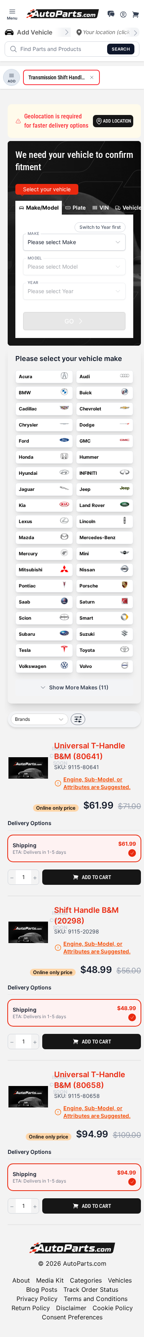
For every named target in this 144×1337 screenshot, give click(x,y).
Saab (24, 602)
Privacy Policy (37, 1299)
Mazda (26, 537)
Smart (86, 618)
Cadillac (28, 409)
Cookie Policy (113, 1308)
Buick (85, 392)
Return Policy (31, 1308)
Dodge (86, 425)
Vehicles (120, 1280)
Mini (84, 553)
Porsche (88, 586)
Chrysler (28, 425)
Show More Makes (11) (79, 687)
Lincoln (87, 521)
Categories (86, 1280)
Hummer (89, 457)
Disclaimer (71, 1308)
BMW (25, 392)
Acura (25, 376)
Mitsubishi (30, 570)
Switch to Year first (100, 227)
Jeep (85, 489)
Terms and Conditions (95, 1299)
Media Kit (50, 1280)
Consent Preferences (72, 1317)
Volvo (85, 666)
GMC (85, 441)
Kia (22, 505)
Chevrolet (90, 409)
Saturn (86, 602)
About (21, 1280)
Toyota (87, 650)
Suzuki (86, 634)
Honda (26, 457)
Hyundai (28, 473)
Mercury (28, 553)
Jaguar (27, 489)
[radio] (74, 848)
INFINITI (88, 473)
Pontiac (27, 586)
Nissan (87, 570)
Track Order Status (90, 1289)
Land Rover (92, 505)
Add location (117, 121)
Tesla (25, 650)
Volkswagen (32, 666)
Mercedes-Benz (97, 537)
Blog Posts (41, 1289)
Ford (24, 441)
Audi (84, 376)
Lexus (25, 521)
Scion (25, 618)
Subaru (27, 634)
